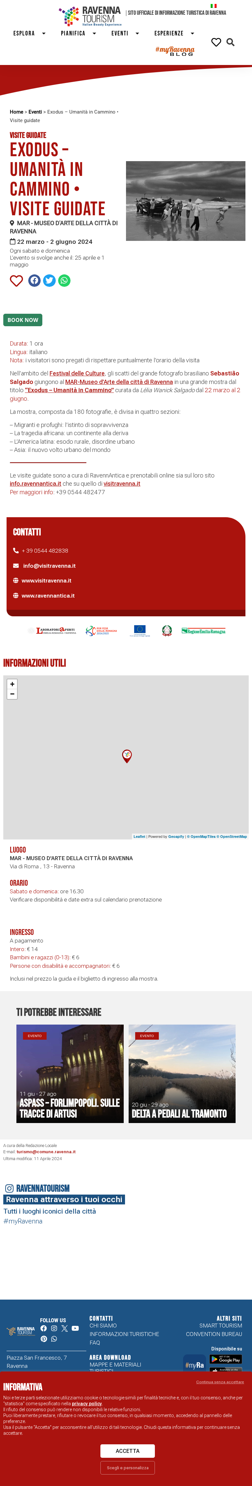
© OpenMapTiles (201, 836)
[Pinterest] (43, 1339)
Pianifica (73, 33)
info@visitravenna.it (49, 566)
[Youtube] (75, 1328)
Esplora (24, 33)
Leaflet (139, 836)
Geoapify (176, 836)
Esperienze (169, 33)
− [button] (12, 694)
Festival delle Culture (77, 373)
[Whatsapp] (54, 1339)
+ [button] (12, 684)
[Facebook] (43, 1328)
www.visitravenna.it (47, 580)
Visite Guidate (28, 135)
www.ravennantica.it (48, 595)
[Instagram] (54, 1328)
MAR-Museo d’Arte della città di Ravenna (119, 381)
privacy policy (87, 1403)
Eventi (120, 33)
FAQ (95, 1342)
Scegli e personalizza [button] (128, 1467)
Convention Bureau (214, 1334)
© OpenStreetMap (232, 836)
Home (16, 112)
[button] (230, 42)
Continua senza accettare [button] (220, 1382)
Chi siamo (103, 1325)
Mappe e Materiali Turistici (115, 1367)
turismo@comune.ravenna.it (46, 1151)
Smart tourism (221, 1325)
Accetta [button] (127, 1451)
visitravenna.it (122, 483)
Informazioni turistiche (124, 1334)
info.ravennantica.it (35, 483)
